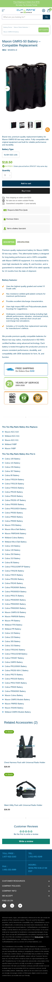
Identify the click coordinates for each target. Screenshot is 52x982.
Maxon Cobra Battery (14, 695)
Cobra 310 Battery (12, 558)
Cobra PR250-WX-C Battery (16, 670)
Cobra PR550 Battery (14, 517)
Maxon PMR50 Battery (14, 704)
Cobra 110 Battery (12, 633)
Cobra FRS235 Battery (14, 571)
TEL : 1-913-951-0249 (35, 855)
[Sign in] (43, 10)
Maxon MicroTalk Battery (15, 529)
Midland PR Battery (13, 629)
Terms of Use (39, 937)
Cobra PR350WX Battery (15, 600)
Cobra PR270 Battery (14, 675)
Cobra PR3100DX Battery (15, 508)
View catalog (3, 10)
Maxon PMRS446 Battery (15, 533)
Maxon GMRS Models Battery (17, 699)
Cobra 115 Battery (12, 463)
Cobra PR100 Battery (14, 492)
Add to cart (26, 183)
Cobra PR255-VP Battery (15, 500)
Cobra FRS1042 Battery (15, 650)
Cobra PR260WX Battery (15, 587)
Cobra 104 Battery (12, 546)
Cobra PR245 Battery (14, 583)
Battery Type (7, 149)
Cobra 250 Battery (12, 554)
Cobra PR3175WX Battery (16, 683)
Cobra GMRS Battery (14, 662)
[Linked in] (12, 906)
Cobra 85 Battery (12, 562)
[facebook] (4, 906)
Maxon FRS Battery (13, 525)
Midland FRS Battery (13, 625)
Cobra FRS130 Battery (14, 484)
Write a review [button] (26, 841)
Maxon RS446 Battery (14, 708)
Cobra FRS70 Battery (14, 575)
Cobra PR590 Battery (14, 521)
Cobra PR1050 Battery (14, 579)
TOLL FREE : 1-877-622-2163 (9, 855)
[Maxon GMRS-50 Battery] (46, 130)
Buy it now (26, 191)
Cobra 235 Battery (12, 467)
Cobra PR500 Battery (14, 687)
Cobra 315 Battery (12, 645)
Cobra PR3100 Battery (14, 679)
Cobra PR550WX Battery (15, 604)
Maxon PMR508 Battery (15, 616)
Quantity (6, 170)
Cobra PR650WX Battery (15, 608)
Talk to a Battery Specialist (16, 228)
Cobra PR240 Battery (14, 496)
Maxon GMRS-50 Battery (15, 612)
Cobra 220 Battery (12, 637)
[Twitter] (20, 906)
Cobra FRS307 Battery (14, 658)
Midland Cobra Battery (14, 538)
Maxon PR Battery (12, 621)
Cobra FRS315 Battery (14, 488)
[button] (7, 87)
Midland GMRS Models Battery (18, 712)
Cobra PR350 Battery (14, 513)
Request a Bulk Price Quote (18, 210)
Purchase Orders (12, 219)
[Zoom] (26, 747)
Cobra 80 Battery (12, 475)
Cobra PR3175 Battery (14, 596)
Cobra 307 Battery (12, 471)
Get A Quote (43, 30)
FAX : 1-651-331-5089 (9, 868)
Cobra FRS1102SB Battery (16, 654)
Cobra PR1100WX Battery (16, 666)
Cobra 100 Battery (12, 459)
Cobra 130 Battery (12, 550)
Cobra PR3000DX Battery (15, 591)
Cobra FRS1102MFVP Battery (17, 567)
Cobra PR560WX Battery (15, 691)
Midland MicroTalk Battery (16, 542)
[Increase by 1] (10, 173)
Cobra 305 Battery (12, 641)
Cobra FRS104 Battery (14, 479)
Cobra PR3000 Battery (14, 504)
